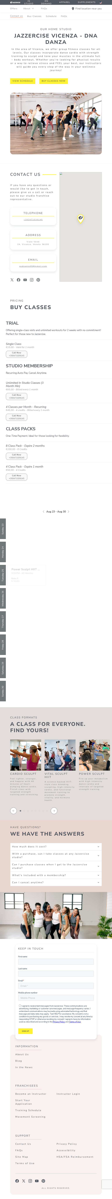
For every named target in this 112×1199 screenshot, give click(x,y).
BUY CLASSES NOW (53, 81)
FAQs (44, 8)
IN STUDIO (29, 2)
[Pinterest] (38, 280)
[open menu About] (32, 9)
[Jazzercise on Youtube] (37, 1181)
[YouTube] (25, 280)
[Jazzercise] (15, 2)
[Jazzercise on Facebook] (17, 1181)
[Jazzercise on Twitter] (24, 1180)
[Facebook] (18, 280)
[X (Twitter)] (12, 279)
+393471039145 (33, 220)
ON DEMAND (46, 2)
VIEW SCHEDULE (23, 81)
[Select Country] (100, 2)
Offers (14, 8)
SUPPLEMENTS (87, 2)
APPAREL (64, 2)
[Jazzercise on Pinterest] (43, 1181)
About (26, 8)
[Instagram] (32, 280)
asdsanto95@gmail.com (33, 266)
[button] (80, 220)
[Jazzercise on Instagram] (30, 1181)
